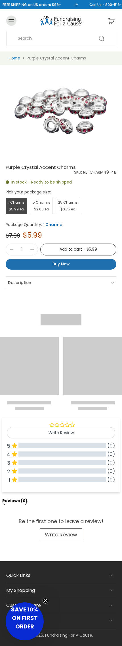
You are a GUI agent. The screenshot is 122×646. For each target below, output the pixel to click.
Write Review (61, 534)
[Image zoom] (61, 110)
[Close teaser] (45, 601)
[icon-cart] (110, 20)
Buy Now (61, 264)
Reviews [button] (15, 501)
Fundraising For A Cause (68, 635)
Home (14, 58)
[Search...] (102, 38)
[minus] (11, 249)
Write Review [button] (61, 433)
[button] (78, 249)
